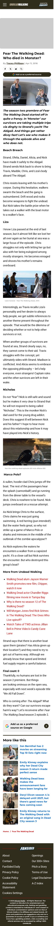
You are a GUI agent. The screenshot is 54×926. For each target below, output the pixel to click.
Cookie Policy (10, 877)
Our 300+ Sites (40, 861)
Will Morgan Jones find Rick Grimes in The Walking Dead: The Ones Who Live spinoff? (28, 615)
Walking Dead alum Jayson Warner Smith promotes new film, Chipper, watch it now (27, 584)
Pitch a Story (39, 866)
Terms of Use (40, 872)
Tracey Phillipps (15, 63)
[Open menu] (5, 4)
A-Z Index (37, 883)
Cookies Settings (12, 893)
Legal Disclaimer (42, 877)
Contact (7, 861)
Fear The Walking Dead (23, 831)
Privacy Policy (10, 872)
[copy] (21, 69)
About (6, 855)
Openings (37, 855)
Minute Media (19, 901)
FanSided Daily (11, 866)
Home (6, 831)
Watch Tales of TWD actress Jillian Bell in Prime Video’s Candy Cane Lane (27, 629)
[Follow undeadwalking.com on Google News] (46, 726)
